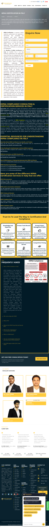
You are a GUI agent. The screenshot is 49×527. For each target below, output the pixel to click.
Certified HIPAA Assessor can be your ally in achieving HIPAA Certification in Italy (24, 161)
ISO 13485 (17, 506)
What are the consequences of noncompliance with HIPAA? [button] (10, 330)
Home (15, 5)
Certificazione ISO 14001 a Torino (33, 487)
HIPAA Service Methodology (15, 170)
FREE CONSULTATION (43, 492)
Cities (33, 5)
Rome (24, 470)
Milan (24, 471)
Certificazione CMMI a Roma (33, 471)
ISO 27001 (17, 476)
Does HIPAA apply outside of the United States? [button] (12, 344)
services (24, 5)
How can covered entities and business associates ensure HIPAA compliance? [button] (12, 339)
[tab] (13, 267)
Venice (24, 476)
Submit (29, 65)
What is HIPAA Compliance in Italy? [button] (11, 266)
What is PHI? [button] (6, 320)
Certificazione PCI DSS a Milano (33, 477)
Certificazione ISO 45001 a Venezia (33, 492)
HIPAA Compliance (20, 120)
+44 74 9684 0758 (34, 1)
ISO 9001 (16, 470)
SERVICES (9, 16)
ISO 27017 (17, 499)
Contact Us (44, 5)
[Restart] (42, 494)
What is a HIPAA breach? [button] (9, 334)
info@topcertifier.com (44, 478)
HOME (3, 16)
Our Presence (38, 5)
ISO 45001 (17, 473)
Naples (24, 473)
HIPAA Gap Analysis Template (15, 166)
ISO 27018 (17, 501)
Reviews (29, 5)
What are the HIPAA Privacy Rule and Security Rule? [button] (13, 326)
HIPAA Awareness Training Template (17, 168)
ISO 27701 (17, 504)
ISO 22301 (17, 502)
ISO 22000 (17, 475)
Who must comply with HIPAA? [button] (10, 316)
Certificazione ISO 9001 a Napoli (33, 482)
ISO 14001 (17, 471)
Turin (24, 475)
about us (20, 5)
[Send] (43, 524)
